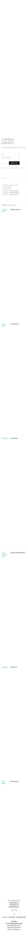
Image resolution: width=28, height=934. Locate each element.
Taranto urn (13, 667)
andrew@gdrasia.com (14, 906)
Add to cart (14, 163)
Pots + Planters (9, 167)
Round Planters (16, 167)
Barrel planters (14, 781)
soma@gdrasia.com (14, 902)
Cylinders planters (15, 209)
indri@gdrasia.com (14, 904)
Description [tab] (4, 178)
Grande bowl (13, 438)
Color (2, 154)
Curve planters (14, 324)
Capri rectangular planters (17, 552)
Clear (19, 154)
